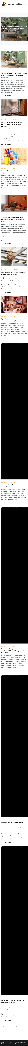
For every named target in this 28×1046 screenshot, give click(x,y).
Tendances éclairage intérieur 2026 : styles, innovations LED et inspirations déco (13, 219)
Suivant (17, 1026)
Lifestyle (3, 646)
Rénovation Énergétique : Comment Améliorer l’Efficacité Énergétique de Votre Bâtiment (12, 651)
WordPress (17, 1043)
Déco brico (3, 168)
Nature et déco (4, 269)
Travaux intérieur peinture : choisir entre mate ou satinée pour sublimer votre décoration (14, 28)
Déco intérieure (9, 32)
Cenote (2, 1043)
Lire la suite (7, 95)
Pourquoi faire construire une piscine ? (13, 822)
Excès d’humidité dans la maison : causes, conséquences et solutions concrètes (11, 124)
